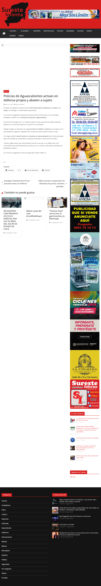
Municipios (6, 551)
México (6, 91)
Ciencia (89, 31)
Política (60, 31)
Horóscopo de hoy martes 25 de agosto (87, 438)
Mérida (4, 542)
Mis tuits (72, 477)
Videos (21, 36)
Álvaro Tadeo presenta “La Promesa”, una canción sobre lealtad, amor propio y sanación (77, 500)
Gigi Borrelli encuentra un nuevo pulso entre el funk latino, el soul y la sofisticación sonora (79, 534)
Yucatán (12, 31)
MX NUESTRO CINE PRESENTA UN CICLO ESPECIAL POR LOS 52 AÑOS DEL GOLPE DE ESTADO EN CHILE (11, 220)
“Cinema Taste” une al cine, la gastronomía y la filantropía (57, 215)
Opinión (12, 36)
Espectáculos (49, 31)
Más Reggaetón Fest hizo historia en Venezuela (75, 516)
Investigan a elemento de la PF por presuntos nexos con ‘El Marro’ (17, 182)
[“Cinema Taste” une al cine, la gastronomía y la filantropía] (57, 199)
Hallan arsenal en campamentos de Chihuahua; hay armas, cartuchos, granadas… (51, 184)
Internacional (7, 537)
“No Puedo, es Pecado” (66, 524)
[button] (17, 31)
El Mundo (24, 31)
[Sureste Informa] (4, 33)
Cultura (80, 31)
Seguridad (70, 31)
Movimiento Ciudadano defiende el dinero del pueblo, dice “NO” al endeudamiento (86, 447)
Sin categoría (6, 569)
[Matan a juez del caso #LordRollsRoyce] (34, 199)
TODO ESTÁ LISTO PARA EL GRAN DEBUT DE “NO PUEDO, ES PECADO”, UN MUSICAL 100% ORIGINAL (79, 509)
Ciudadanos (6, 505)
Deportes (36, 31)
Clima (4, 510)
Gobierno (5, 532)
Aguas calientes (19, 104)
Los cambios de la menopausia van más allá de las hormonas (87, 419)
